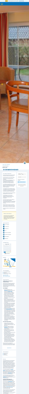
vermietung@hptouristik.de (9, 386)
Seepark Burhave (8, 164)
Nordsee (3, 164)
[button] (9, 262)
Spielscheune (6, 290)
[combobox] (21, 177)
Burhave (5, 164)
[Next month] (10, 244)
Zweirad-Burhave (10, 381)
